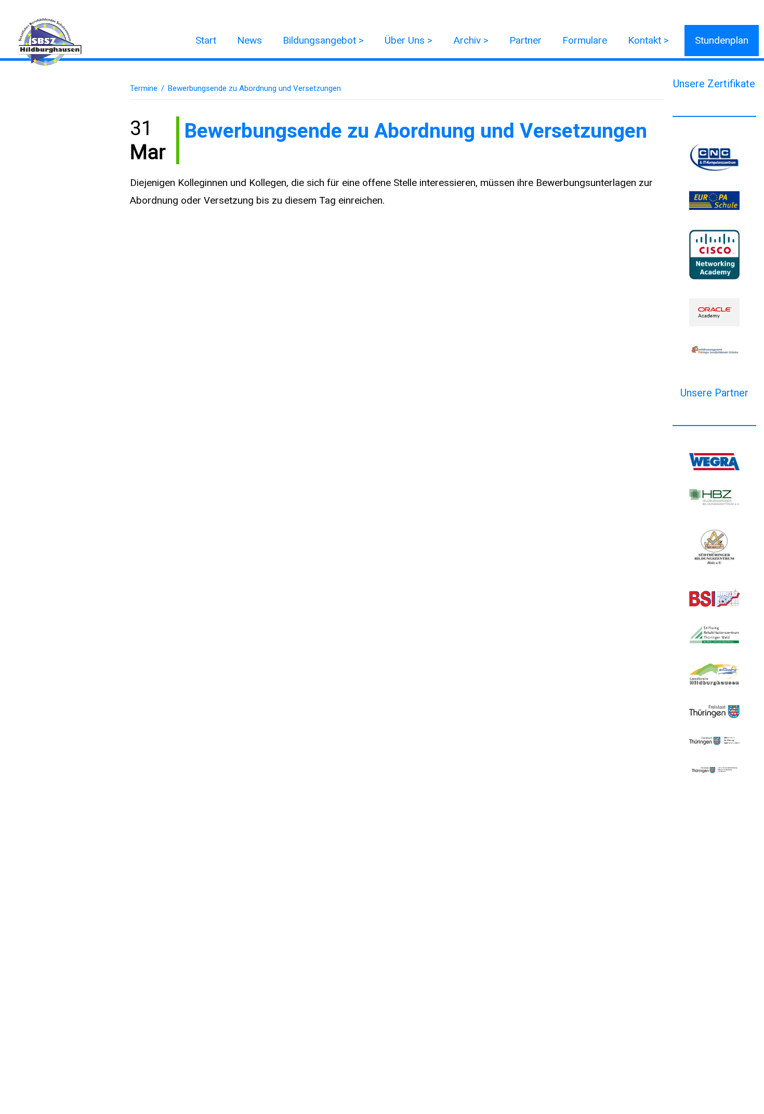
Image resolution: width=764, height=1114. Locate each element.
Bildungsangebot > (323, 40)
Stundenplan (721, 40)
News (249, 40)
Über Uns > (408, 40)
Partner (525, 40)
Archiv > (471, 40)
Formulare (584, 40)
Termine (143, 88)
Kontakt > (648, 40)
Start (205, 40)
